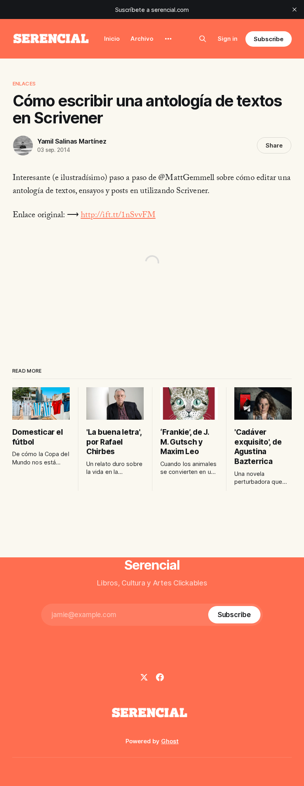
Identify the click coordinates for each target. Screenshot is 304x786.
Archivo (142, 38)
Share (274, 145)
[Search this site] (202, 38)
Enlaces (24, 83)
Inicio (112, 38)
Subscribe (268, 39)
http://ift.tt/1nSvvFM (118, 216)
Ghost (170, 741)
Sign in (228, 38)
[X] (144, 677)
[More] (168, 38)
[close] (294, 9)
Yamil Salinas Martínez (71, 141)
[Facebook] (160, 677)
